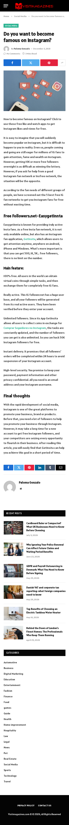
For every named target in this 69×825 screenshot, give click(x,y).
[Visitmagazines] (34, 6)
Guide (7, 713)
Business (8, 668)
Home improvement (15, 724)
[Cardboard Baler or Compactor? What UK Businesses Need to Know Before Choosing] (13, 528)
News (7, 747)
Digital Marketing (13, 673)
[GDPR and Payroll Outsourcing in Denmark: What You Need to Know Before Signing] (13, 570)
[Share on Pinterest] (49, 62)
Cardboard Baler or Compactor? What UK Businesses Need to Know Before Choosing (45, 527)
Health (7, 719)
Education (9, 679)
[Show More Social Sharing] (62, 62)
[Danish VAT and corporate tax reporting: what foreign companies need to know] (13, 592)
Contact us (44, 805)
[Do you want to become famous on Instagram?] (34, 90)
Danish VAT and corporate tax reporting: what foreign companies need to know (45, 591)
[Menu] (6, 6)
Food (6, 702)
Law (6, 736)
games (7, 707)
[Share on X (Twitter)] (30, 62)
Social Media (11, 25)
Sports (7, 770)
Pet (6, 753)
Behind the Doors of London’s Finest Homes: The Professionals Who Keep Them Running (44, 631)
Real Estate (10, 758)
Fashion (8, 690)
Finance (8, 696)
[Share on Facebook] (12, 62)
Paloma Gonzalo (22, 48)
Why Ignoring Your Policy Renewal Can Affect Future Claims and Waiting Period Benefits (45, 548)
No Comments (13, 53)
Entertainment (12, 685)
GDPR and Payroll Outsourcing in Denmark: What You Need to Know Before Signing (45, 569)
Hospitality (10, 730)
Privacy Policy (26, 805)
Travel (7, 781)
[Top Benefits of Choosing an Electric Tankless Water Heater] (13, 613)
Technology (10, 775)
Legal (7, 741)
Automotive (10, 662)
